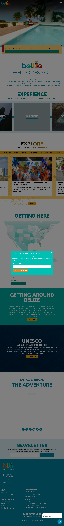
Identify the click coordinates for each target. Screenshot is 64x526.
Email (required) (18, 263)
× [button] (52, 252)
